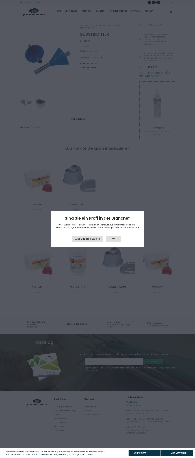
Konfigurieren (140, 453)
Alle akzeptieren (179, 453)
